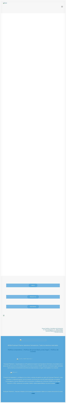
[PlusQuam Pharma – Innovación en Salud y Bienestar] (16, 6)
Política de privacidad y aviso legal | (37, 350)
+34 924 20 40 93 (59, 332)
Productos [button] (33, 296)
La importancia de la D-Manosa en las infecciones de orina (27, 45)
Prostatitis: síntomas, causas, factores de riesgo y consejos (32, 103)
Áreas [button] (33, 285)
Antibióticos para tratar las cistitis (24, 253)
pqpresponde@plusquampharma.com (54, 331)
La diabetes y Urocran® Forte (22, 188)
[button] (62, 6)
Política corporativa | (15, 350)
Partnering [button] (33, 306)
